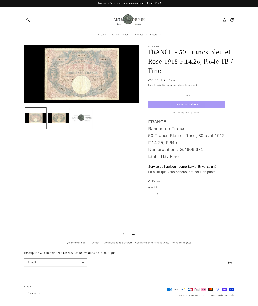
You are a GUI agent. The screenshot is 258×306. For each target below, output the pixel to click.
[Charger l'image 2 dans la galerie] (58, 118)
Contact (96, 242)
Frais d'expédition (157, 85)
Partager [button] (157, 181)
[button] (28, 20)
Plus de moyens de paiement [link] (186, 112)
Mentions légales (181, 242)
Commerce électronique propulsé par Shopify (215, 295)
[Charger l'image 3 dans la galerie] (82, 118)
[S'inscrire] (83, 262)
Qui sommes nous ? (77, 242)
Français (32, 293)
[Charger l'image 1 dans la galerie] (35, 118)
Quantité (152, 187)
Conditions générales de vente (152, 242)
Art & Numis (191, 295)
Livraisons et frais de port (118, 242)
